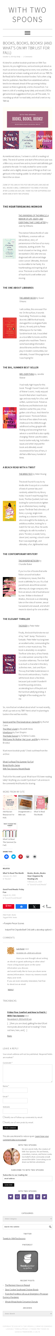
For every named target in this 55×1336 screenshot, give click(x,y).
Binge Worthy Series (11, 765)
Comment (8, 1063)
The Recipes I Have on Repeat (17, 1285)
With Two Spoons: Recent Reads (16, 768)
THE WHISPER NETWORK (29, 560)
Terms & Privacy (21, 1329)
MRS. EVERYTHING (26, 374)
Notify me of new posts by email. (19, 1122)
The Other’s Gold (10, 729)
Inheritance (7, 732)
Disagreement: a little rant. (24, 813)
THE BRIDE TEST (26, 474)
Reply (11, 990)
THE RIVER (23, 625)
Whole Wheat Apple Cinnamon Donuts (21, 1301)
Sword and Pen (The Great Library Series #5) (21, 722)
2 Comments (27, 57)
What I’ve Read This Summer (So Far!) (9, 842)
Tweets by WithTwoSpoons (14, 1238)
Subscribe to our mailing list (15, 1175)
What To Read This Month (39, 813)
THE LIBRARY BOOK (27, 298)
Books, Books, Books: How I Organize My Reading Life (37, 876)
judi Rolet (20, 949)
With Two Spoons (27, 14)
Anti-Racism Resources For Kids (8, 814)
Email (6, 1096)
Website (6, 1107)
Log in (37, 1332)
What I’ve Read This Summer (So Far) (18, 761)
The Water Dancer (10, 736)
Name (6, 1086)
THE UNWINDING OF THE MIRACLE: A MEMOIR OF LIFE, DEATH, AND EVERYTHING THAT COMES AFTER (34, 219)
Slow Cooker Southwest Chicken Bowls (21, 1289)
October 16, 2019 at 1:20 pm (28, 953)
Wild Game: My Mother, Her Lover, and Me (20, 739)
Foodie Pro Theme (38, 1329)
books (15, 917)
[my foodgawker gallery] (27, 1274)
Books (14, 915)
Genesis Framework (23, 1332)
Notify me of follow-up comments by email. (24, 1117)
